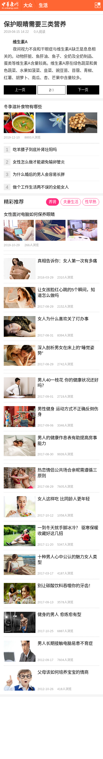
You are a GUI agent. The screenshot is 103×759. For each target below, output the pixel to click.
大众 (28, 5)
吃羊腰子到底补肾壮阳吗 (31, 149)
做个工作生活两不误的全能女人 (37, 187)
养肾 (52, 202)
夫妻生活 (70, 202)
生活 (43, 5)
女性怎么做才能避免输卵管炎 (35, 162)
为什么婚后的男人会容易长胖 (35, 174)
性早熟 (90, 202)
